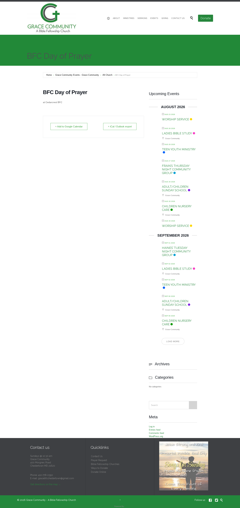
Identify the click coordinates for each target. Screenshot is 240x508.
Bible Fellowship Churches (105, 464)
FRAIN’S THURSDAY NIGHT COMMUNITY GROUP (176, 169)
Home (49, 75)
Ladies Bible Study (177, 133)
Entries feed (154, 430)
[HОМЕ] (108, 18)
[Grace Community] (51, 18)
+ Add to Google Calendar (69, 126)
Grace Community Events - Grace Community (77, 75)
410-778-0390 (45, 475)
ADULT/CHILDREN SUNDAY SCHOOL (175, 188)
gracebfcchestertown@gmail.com (56, 478)
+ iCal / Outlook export (120, 126)
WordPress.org (156, 436)
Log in (152, 426)
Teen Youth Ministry (179, 149)
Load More (173, 341)
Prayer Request (99, 460)
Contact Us (97, 456)
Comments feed (156, 433)
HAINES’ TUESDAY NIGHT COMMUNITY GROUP (176, 251)
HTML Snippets (106, 506)
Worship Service (175, 119)
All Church (107, 75)
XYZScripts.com (133, 506)
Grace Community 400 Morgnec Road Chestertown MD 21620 (42, 462)
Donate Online (98, 472)
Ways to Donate (99, 468)
